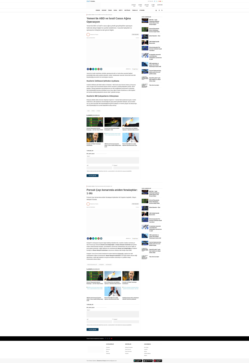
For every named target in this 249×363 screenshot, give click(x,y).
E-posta (115, 165)
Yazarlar (146, 349)
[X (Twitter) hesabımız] (156, 1)
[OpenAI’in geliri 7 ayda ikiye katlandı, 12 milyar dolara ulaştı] (145, 79)
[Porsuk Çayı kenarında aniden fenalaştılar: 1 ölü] (112, 122)
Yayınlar (126, 353)
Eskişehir (102, 264)
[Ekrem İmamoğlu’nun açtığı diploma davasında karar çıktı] (130, 137)
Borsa (115, 10)
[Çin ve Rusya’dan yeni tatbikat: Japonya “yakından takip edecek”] (130, 122)
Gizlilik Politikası (147, 353)
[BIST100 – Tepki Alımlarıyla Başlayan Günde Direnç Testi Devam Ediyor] (145, 22)
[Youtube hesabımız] (160, 1)
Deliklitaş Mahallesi (92, 264)
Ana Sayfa (146, 347)
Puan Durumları (128, 351)
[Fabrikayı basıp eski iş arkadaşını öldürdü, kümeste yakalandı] (130, 291)
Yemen (98, 110)
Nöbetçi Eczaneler (129, 347)
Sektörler (127, 10)
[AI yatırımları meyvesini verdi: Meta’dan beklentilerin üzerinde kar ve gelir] (145, 57)
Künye (145, 351)
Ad (88, 165)
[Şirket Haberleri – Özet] (145, 38)
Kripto (120, 10)
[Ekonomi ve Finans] (94, 7)
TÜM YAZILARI (135, 34)
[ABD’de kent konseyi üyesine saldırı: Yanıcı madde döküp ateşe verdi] (112, 137)
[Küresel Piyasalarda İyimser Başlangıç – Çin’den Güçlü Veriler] (95, 122)
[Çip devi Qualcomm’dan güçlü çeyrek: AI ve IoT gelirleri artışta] (145, 73)
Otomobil (142, 10)
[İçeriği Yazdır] (101, 69)
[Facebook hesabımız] (154, 1)
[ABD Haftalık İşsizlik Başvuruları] (145, 44)
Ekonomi (104, 10)
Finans (110, 10)
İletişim (145, 355)
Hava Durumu (128, 349)
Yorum (88, 156)
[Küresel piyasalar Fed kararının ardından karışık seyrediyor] (145, 50)
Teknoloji (135, 10)
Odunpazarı (108, 264)
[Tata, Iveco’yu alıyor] (145, 87)
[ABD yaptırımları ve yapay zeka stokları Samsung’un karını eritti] (145, 66)
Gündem (98, 10)
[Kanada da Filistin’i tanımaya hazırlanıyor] (95, 137)
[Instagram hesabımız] (158, 1)
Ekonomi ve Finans (94, 34)
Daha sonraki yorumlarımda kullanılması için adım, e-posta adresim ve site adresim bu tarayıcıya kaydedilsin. (109, 171)
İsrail (93, 110)
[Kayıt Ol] (156, 10)
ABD (89, 110)
